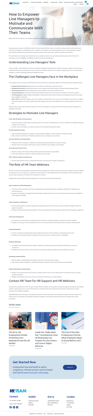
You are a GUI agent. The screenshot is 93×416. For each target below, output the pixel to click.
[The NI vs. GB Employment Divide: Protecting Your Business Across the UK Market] (20, 312)
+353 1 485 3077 (18, 403)
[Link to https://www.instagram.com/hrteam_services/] (17, 407)
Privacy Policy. (50, 413)
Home (10, 38)
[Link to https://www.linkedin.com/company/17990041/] (14, 407)
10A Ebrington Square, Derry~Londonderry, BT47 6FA (53, 403)
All (14, 38)
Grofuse (62, 413)
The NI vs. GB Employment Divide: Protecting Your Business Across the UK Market (19, 337)
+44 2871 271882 (16, 400)
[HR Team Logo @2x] (14, 3)
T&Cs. (44, 413)
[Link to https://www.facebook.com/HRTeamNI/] (10, 407)
